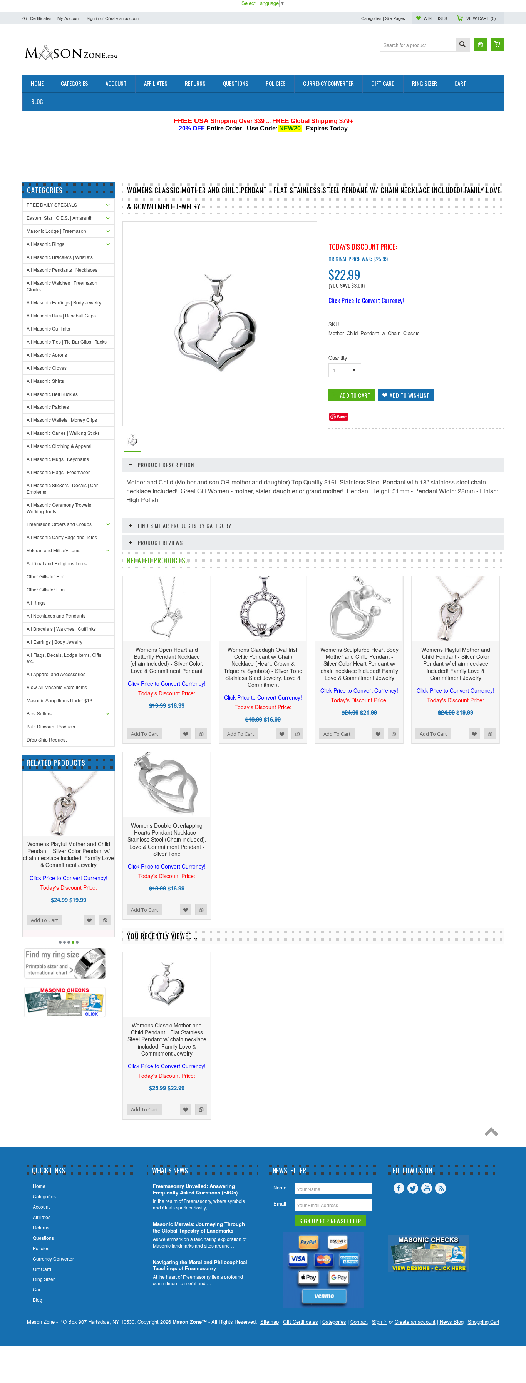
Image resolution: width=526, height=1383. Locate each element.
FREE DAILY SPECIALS (52, 204)
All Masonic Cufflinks (48, 328)
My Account (68, 18)
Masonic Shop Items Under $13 (59, 700)
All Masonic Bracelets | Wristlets (60, 257)
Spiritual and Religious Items (57, 563)
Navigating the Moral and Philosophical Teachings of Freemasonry (200, 1265)
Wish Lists (435, 18)
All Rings (36, 602)
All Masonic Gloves (47, 367)
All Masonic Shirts (45, 380)
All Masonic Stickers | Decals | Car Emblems (62, 488)
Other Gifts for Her (45, 576)
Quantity (337, 357)
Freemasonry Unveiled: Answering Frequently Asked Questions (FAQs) (195, 1189)
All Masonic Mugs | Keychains (58, 459)
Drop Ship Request (47, 739)
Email (279, 1203)
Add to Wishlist (89, 920)
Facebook (399, 1188)
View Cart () (481, 18)
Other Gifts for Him (46, 589)
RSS (440, 1188)
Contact (359, 1321)
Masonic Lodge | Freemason (56, 230)
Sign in (93, 18)
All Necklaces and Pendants (56, 615)
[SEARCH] (462, 45)
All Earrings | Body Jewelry (54, 641)
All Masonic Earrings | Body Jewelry (64, 302)
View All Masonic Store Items (57, 687)
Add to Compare (105, 920)
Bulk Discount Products (51, 726)
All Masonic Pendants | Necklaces (62, 269)
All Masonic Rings (45, 244)
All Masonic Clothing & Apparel (59, 446)
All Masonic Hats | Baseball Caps (61, 315)
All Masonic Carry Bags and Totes (62, 537)
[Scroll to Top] (493, 1133)
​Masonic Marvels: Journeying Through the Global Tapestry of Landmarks (199, 1227)
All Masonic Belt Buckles (52, 394)
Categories (334, 1321)
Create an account (122, 18)
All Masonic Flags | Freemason (59, 472)
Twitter (412, 1188)
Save (342, 416)
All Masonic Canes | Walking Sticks (63, 432)
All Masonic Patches (48, 406)
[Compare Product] (480, 44)
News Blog (452, 1321)
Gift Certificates (37, 18)
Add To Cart (44, 920)
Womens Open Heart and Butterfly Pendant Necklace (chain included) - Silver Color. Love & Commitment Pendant (167, 666)
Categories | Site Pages (383, 18)
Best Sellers (39, 713)
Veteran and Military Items (53, 550)
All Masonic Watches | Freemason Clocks (62, 285)
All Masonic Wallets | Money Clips (62, 419)
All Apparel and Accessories (56, 674)
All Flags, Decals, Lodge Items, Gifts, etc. (64, 658)
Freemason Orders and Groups (59, 524)
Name (279, 1187)
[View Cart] (497, 44)
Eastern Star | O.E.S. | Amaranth (60, 217)
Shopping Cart (483, 1321)
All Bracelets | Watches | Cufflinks (61, 628)
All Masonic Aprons (47, 354)
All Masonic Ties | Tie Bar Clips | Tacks (67, 341)
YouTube (426, 1188)
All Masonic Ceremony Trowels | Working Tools (60, 507)
